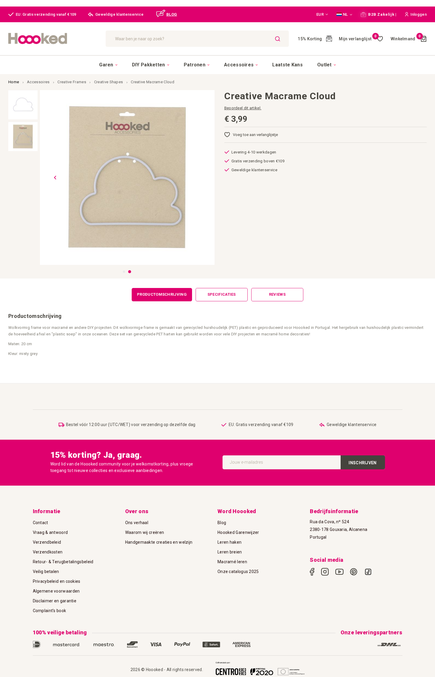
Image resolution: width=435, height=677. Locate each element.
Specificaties (221, 294)
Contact (40, 522)
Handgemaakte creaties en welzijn (159, 542)
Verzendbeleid (47, 542)
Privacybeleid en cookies (56, 581)
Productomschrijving (162, 294)
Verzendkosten (48, 552)
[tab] (162, 294)
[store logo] (54, 38)
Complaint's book (49, 610)
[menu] (217, 64)
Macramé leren (232, 561)
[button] (322, 14)
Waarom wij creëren (144, 532)
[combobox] (197, 39)
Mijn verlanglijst (357, 38)
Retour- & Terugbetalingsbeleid (63, 561)
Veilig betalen (46, 571)
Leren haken (229, 542)
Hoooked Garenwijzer (238, 532)
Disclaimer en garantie (55, 600)
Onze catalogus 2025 (238, 571)
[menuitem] (108, 65)
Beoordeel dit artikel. (243, 108)
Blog (222, 522)
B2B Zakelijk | (382, 14)
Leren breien (230, 552)
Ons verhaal (136, 522)
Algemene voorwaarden (56, 591)
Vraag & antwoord (50, 532)
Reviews (277, 294)
